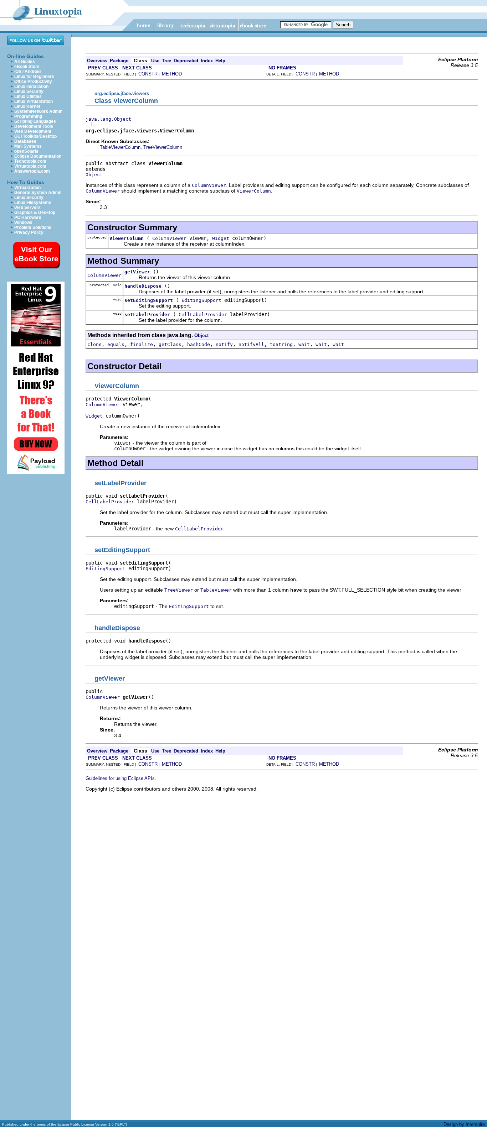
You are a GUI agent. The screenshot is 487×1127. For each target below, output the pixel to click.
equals (115, 344)
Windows (23, 222)
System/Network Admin (38, 111)
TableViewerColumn (120, 147)
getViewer (137, 271)
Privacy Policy (28, 232)
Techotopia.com (30, 161)
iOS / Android (27, 71)
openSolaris (26, 151)
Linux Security (28, 91)
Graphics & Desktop (34, 212)
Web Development (32, 131)
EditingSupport (201, 300)
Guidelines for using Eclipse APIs (120, 778)
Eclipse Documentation (37, 156)
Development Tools (33, 126)
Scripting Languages (35, 121)
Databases (25, 141)
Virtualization (27, 187)
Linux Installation (31, 86)
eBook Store (27, 66)
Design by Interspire (464, 1124)
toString (281, 344)
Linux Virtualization (33, 101)
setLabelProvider (147, 314)
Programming (28, 116)
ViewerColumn (126, 238)
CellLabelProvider (203, 314)
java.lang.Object (108, 119)
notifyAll (251, 344)
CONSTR (148, 74)
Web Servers (27, 207)
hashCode (198, 344)
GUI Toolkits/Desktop (35, 136)
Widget (220, 238)
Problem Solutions (32, 227)
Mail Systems (28, 146)
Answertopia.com (32, 171)
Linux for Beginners (34, 76)
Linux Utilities (28, 96)
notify (224, 344)
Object (94, 174)
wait (304, 344)
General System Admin (37, 192)
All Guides (24, 61)
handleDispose (143, 286)
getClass (170, 344)
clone (94, 344)
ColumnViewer (169, 238)
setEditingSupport (148, 300)
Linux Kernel (27, 106)
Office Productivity (33, 81)
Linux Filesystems (32, 202)
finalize (141, 344)
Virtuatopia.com (30, 166)
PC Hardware (27, 217)
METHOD (172, 74)
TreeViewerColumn (162, 147)
